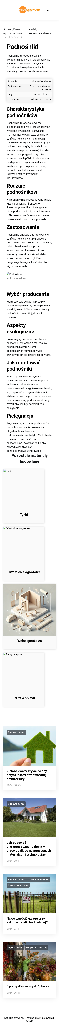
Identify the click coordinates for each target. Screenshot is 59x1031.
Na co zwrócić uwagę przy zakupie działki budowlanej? (27, 920)
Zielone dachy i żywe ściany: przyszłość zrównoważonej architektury (27, 775)
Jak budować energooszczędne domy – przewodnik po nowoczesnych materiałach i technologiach (29, 848)
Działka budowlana (38, 879)
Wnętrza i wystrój (36, 947)
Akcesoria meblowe (39, 33)
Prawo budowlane (18, 885)
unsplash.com (20, 278)
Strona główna (11, 29)
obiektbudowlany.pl (45, 1018)
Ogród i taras (15, 947)
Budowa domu (16, 732)
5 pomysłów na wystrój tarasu (29, 986)
